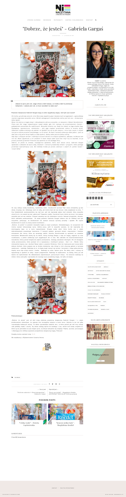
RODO (104, 301)
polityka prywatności (67, 488)
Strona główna (34, 20)
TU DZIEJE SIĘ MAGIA (93, 309)
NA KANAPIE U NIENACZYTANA (105, 282)
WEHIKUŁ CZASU (105, 309)
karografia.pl (119, 494)
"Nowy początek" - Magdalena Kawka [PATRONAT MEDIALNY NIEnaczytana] (63, 393)
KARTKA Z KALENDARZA (74, 20)
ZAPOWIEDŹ (91, 313)
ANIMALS (106, 266)
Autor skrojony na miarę (103, 270)
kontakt (54, 488)
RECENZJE (47, 20)
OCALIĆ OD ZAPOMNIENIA (94, 290)
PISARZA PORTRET (105, 294)
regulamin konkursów (94, 301)
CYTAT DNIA (91, 274)
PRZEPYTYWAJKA (92, 297)
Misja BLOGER (91, 282)
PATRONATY (58, 20)
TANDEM (102, 305)
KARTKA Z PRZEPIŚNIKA (94, 278)
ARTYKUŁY (90, 270)
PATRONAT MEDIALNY (93, 294)
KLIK (33, 334)
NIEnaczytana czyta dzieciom (96, 286)
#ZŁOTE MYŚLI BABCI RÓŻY (94, 266)
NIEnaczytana (15, 494)
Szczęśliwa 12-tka (93, 305)
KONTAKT (89, 20)
